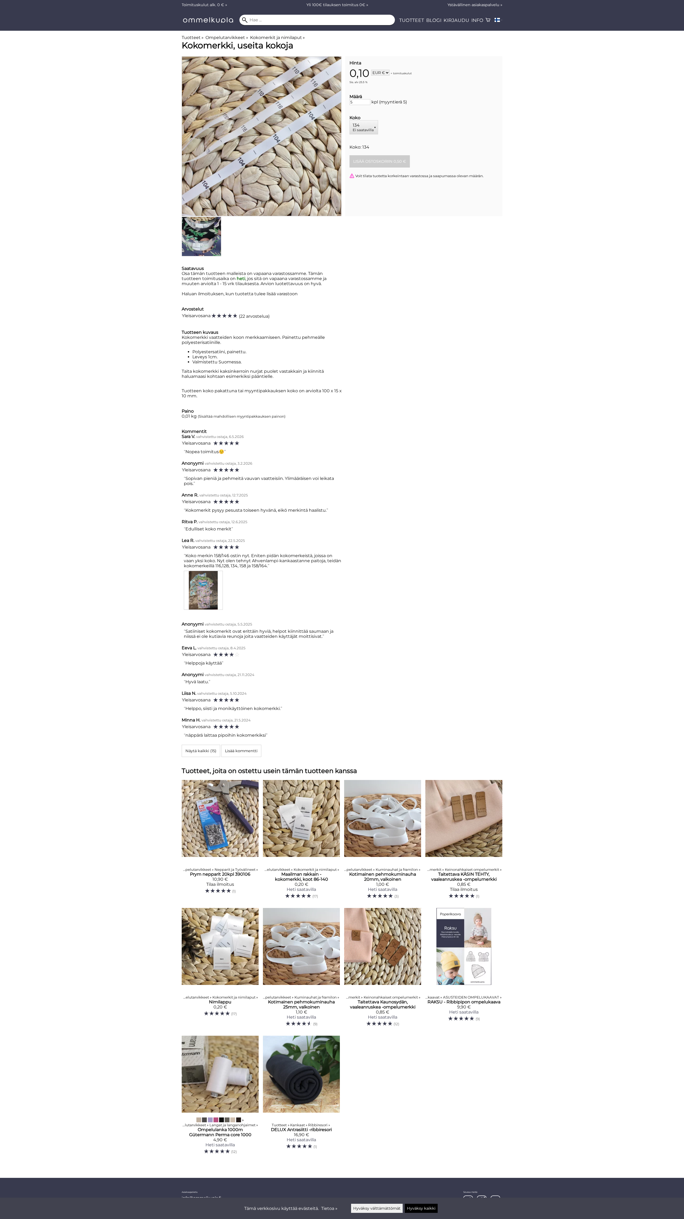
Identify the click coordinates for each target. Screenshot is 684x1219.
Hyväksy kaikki (421, 1208)
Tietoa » (329, 1208)
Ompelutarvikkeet (226, 37)
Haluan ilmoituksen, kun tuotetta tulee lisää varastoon (240, 293)
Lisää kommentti (241, 750)
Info (477, 20)
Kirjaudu (456, 20)
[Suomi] (498, 20)
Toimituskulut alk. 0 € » (204, 4)
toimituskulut (402, 73)
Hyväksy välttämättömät (377, 1208)
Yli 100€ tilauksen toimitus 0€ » (337, 4)
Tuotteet (411, 20)
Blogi (433, 20)
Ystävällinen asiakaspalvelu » (475, 4)
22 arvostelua (254, 316)
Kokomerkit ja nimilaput (277, 37)
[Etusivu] (210, 21)
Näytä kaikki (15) (200, 750)
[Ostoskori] (487, 20)
